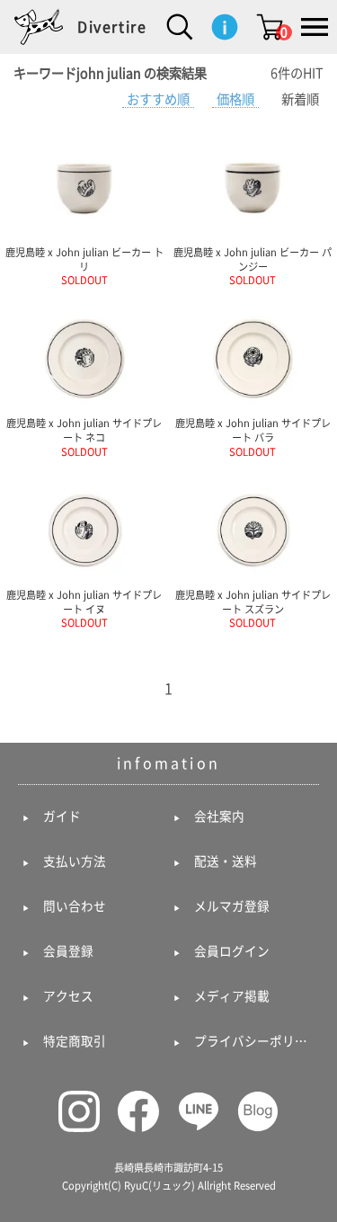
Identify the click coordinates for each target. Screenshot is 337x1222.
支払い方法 (74, 861)
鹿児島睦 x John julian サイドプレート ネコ (84, 437)
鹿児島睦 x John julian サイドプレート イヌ (84, 609)
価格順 (235, 99)
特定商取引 (74, 1041)
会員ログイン (232, 951)
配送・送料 (225, 861)
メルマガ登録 (232, 906)
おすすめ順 (158, 99)
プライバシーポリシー (254, 1041)
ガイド (62, 816)
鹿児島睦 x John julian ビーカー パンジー (252, 266)
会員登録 (68, 951)
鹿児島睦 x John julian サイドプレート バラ (253, 437)
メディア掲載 (232, 996)
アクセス (68, 996)
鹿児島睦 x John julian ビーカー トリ (84, 266)
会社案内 (219, 816)
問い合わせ (74, 906)
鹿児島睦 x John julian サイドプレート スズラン (253, 609)
